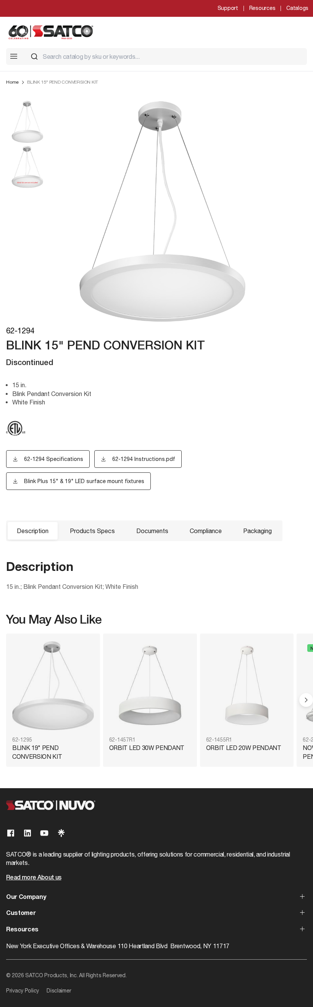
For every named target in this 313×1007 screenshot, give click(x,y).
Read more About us (33, 878)
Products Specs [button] (92, 530)
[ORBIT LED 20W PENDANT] (247, 686)
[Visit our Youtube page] (44, 833)
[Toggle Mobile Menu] (13, 56)
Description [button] (32, 530)
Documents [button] (152, 530)
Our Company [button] (26, 897)
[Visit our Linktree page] (61, 833)
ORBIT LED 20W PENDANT (243, 747)
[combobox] (165, 56)
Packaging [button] (257, 530)
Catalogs (297, 8)
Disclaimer (59, 991)
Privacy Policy (22, 991)
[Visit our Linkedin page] (27, 833)
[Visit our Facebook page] (10, 833)
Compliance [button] (206, 530)
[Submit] (34, 56)
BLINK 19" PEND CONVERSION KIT (37, 752)
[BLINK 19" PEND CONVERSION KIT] (53, 686)
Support (228, 8)
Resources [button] (22, 930)
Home (12, 82)
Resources (262, 8)
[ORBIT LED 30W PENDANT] (150, 686)
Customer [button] (20, 913)
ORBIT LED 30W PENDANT (146, 747)
